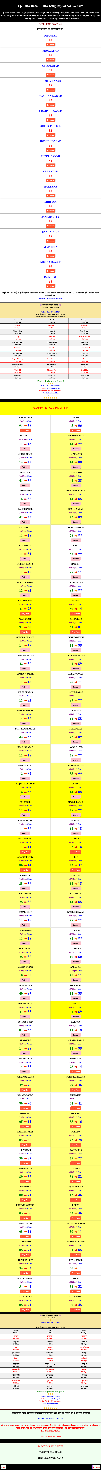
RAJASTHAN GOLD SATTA (50, 1418)
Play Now (25, 430)
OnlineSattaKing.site (53, 388)
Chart (29, 421)
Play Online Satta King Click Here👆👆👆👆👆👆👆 (51, 395)
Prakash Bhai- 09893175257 (50, 312)
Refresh (50, 45)
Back (3, 1467)
